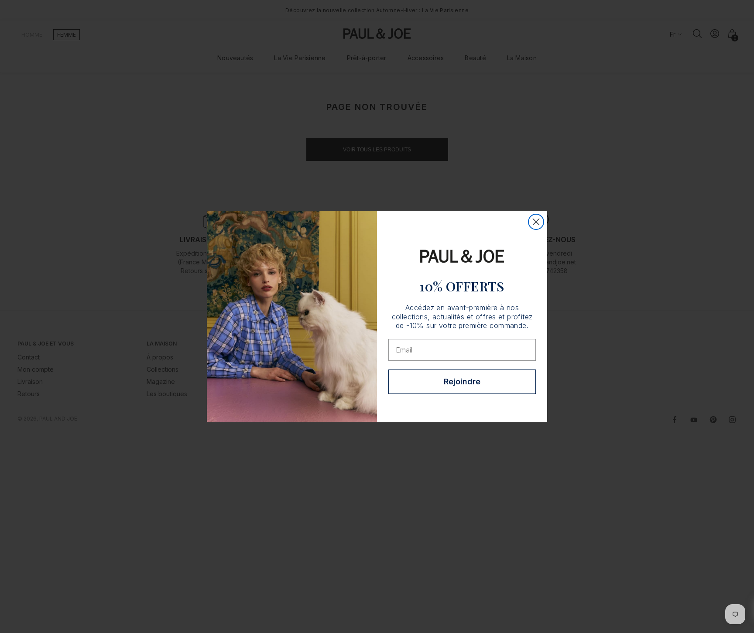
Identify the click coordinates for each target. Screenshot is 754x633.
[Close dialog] (536, 221)
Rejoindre (462, 381)
